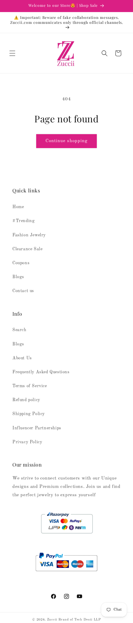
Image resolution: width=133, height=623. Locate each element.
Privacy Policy (27, 442)
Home (18, 207)
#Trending (23, 221)
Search (19, 330)
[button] (12, 53)
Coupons (20, 263)
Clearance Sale (27, 249)
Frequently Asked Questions (41, 372)
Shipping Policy (28, 414)
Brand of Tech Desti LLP (79, 619)
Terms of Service (29, 386)
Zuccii (52, 619)
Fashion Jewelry (29, 235)
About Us (22, 358)
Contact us (23, 291)
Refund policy (26, 400)
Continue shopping (66, 141)
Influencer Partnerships (36, 428)
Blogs (18, 277)
